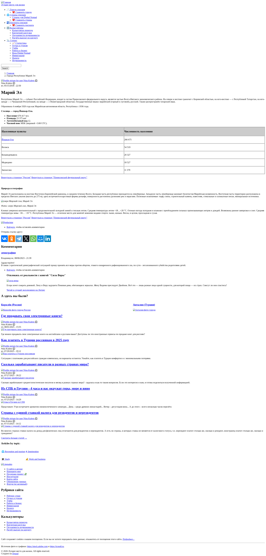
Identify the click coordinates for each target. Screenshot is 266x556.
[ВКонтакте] (4, 238)
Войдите (11, 227)
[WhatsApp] (33, 238)
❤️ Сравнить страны (22, 20)
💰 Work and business (35, 459)
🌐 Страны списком (16, 15)
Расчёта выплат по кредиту (25, 38)
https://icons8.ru (57, 546)
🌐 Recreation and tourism (13, 451)
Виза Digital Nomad (21, 53)
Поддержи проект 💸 (17, 474)
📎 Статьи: (12, 40)
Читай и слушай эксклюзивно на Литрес (26, 290)
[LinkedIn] (47, 238)
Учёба (15, 48)
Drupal (15, 553)
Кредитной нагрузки (22, 33)
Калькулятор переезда (22, 30)
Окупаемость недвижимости (20, 527)
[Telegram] (19, 238)
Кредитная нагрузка (16, 525)
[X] (26, 238)
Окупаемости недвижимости (26, 35)
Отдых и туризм (20, 45)
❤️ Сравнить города (22, 12)
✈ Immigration (32, 451)
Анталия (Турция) (144, 304)
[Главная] (6, 2)
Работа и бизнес (19, 50)
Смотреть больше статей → (14, 438)
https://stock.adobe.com (37, 546)
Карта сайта (12, 479)
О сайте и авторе (15, 469)
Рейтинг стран (13, 496)
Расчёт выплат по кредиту (19, 530)
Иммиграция (18, 55)
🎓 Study (6, 459)
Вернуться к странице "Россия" (16, 177)
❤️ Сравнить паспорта (23, 25)
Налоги (15, 58)
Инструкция (12, 476)
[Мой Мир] (40, 238)
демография (8, 252)
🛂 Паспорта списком (17, 22)
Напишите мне (14, 471)
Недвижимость (19, 60)
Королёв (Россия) (11, 304)
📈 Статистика (19, 43)
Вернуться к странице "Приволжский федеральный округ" (59, 177)
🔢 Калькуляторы (15, 28)
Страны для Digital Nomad (24, 17)
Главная (10, 73)
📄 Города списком (16, 9)
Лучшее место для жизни (13, 5)
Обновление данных (16, 481)
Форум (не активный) (17, 484)
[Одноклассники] (11, 238)
